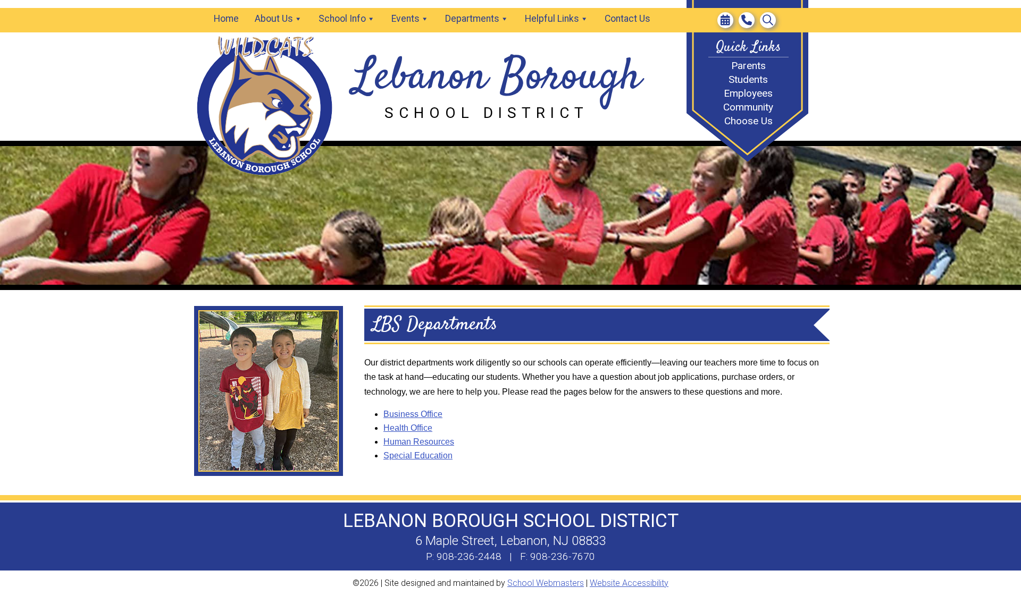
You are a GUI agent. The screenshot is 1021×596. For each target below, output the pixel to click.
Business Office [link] (412, 414)
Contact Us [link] (627, 18)
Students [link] (748, 79)
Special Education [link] (418, 455)
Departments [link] (472, 18)
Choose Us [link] (748, 121)
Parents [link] (748, 65)
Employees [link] (748, 93)
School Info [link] (342, 18)
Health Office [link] (407, 427)
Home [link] (226, 18)
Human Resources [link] (418, 441)
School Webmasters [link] (545, 583)
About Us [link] (274, 18)
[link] (725, 20)
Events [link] (405, 18)
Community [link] (748, 107)
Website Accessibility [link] (629, 583)
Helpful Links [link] (552, 18)
